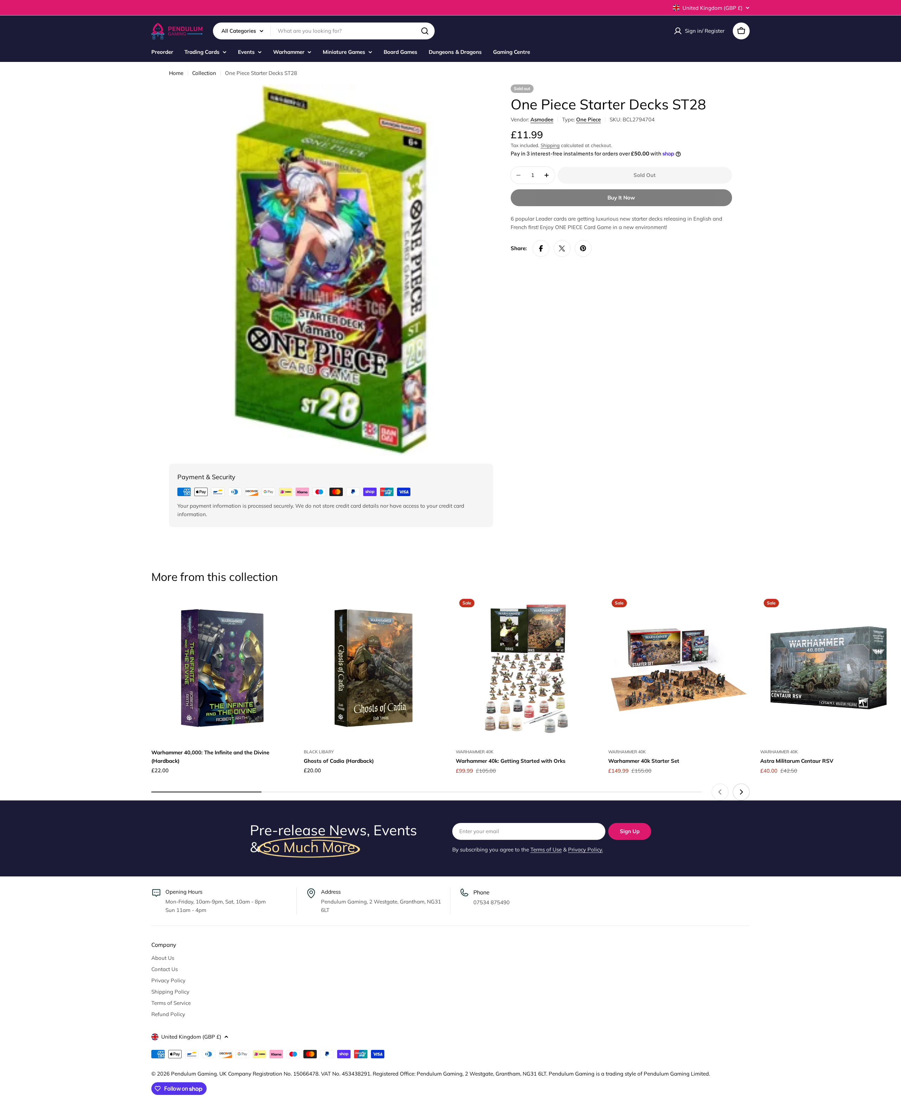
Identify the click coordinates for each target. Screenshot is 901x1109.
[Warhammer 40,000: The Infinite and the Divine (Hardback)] (222, 668)
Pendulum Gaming (194, 1073)
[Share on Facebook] (541, 248)
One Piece (588, 119)
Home (176, 73)
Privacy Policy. (585, 849)
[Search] (425, 31)
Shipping (550, 145)
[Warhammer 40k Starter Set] (679, 668)
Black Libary (319, 751)
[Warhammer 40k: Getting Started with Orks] (527, 668)
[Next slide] (741, 792)
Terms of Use (546, 849)
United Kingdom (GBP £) (712, 8)
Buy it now (621, 197)
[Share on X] (562, 248)
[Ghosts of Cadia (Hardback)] (375, 668)
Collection (204, 73)
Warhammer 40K (474, 751)
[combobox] (324, 31)
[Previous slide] (720, 792)
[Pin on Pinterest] (583, 248)
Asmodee (541, 119)
